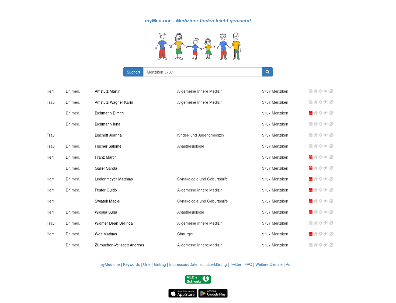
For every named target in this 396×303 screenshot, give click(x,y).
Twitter (235, 264)
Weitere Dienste (269, 264)
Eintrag (160, 264)
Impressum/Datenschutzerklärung (198, 264)
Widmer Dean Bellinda (114, 223)
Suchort (133, 72)
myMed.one (110, 264)
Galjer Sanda (106, 168)
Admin (291, 264)
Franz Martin (106, 157)
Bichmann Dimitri (109, 113)
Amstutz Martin (107, 91)
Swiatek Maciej (107, 201)
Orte (147, 264)
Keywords (131, 264)
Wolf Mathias (106, 233)
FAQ (248, 264)
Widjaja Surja (106, 212)
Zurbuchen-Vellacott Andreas (119, 245)
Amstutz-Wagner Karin (114, 102)
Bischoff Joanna (108, 135)
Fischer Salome (108, 146)
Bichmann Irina (107, 124)
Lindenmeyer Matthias (114, 179)
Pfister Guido (106, 190)
